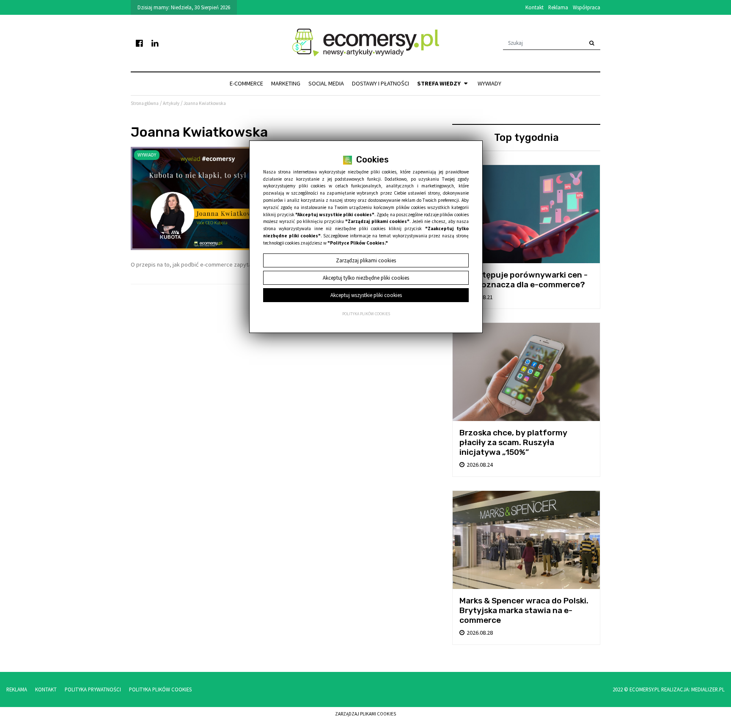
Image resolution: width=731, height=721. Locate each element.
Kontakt (534, 7)
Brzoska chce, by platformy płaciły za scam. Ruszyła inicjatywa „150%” (513, 442)
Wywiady (489, 83)
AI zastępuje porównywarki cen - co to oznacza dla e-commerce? (523, 279)
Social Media (326, 83)
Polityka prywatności (93, 689)
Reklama (558, 7)
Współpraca (586, 7)
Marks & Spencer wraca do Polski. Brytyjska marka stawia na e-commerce (523, 610)
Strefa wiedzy (439, 83)
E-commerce (246, 83)
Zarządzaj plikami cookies (365, 714)
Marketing (285, 83)
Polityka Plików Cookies (160, 689)
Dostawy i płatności (380, 83)
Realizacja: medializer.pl (693, 689)
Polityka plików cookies (366, 313)
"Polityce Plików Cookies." (357, 243)
